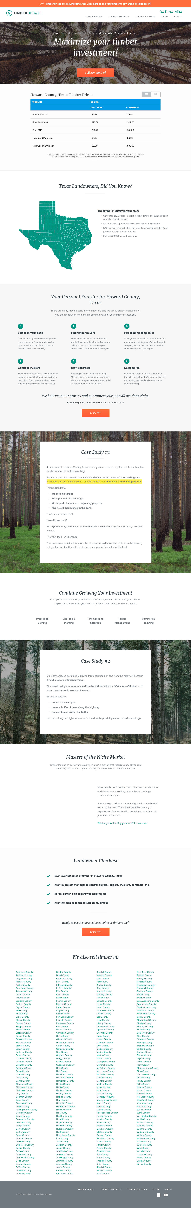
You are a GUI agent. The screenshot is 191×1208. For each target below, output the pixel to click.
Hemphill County (64, 1103)
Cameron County (24, 1068)
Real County (103, 1173)
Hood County (62, 1119)
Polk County (103, 1154)
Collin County (22, 1106)
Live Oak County (105, 1032)
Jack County (62, 1141)
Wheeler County (145, 1125)
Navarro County (104, 1116)
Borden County (23, 1023)
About (178, 16)
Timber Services (145, 16)
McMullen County (105, 1074)
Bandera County (24, 1001)
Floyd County (62, 1010)
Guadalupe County (65, 1065)
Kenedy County (104, 975)
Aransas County (23, 981)
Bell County (21, 1013)
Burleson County (24, 1052)
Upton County (144, 1090)
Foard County (62, 1013)
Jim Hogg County (64, 1157)
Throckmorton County (147, 1068)
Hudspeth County (64, 1129)
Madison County (105, 1049)
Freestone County (65, 1023)
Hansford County (64, 1077)
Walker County (144, 1106)
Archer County (23, 985)
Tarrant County (144, 1055)
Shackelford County (146, 1020)
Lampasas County (105, 1010)
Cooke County (23, 1125)
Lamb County (103, 1007)
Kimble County (104, 985)
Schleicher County (146, 1013)
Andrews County (24, 975)
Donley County (63, 972)
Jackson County (64, 1144)
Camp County (22, 1071)
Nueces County (104, 1125)
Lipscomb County (105, 1029)
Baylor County (23, 1007)
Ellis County (62, 991)
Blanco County (23, 1020)
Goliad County (63, 1045)
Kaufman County (64, 1173)
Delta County (22, 1160)
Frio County (62, 1026)
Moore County (104, 1103)
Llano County (103, 1036)
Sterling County (144, 1042)
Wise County (143, 1148)
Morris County (103, 1106)
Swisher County (144, 1052)
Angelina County (24, 978)
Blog (165, 16)
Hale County (62, 1068)
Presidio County (104, 1160)
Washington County (146, 1116)
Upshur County (144, 1087)
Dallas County (22, 1151)
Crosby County (23, 1141)
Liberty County (104, 1023)
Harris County (62, 1087)
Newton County (104, 1119)
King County (103, 988)
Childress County (24, 1090)
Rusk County (143, 994)
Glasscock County (65, 1042)
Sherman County (145, 1026)
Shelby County (144, 1023)
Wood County (143, 1151)
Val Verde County (145, 1096)
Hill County (61, 1112)
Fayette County (63, 1004)
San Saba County (145, 1010)
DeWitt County (23, 1167)
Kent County (103, 978)
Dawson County (23, 1154)
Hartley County (63, 1093)
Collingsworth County (26, 1109)
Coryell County (23, 1129)
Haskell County (63, 1096)
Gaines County (63, 1029)
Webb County (143, 1119)
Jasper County (63, 1148)
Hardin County (63, 1084)
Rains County (103, 1164)
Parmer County (104, 1148)
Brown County (23, 1049)
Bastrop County (23, 1004)
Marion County (104, 1052)
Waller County (144, 1109)
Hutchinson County (65, 1135)
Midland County (104, 1084)
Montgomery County (107, 1100)
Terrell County (144, 1061)
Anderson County (24, 972)
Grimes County (63, 1061)
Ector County (62, 981)
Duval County (62, 975)
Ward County (143, 1112)
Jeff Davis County (64, 1151)
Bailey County (23, 997)
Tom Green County (146, 1074)
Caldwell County (24, 1058)
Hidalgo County (63, 1109)
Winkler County (144, 1144)
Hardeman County (65, 1080)
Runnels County (145, 991)
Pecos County (103, 1151)
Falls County (62, 997)
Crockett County (24, 1138)
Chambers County (24, 1084)
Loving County (104, 1039)
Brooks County (23, 1045)
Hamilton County (64, 1074)
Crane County (22, 1135)
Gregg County (63, 1058)
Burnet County (23, 1055)
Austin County (23, 994)
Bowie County (23, 1029)
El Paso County (63, 988)
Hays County (62, 1100)
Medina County (104, 1077)
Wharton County (145, 1122)
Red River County (145, 972)
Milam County (103, 1087)
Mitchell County (104, 1093)
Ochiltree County (105, 1129)
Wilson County (144, 1141)
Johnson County (64, 1164)
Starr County (143, 1036)
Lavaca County (104, 1013)
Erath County (62, 994)
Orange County (104, 1135)
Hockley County (64, 1116)
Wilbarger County (145, 1132)
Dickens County (23, 1170)
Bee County (21, 1010)
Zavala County (144, 1164)
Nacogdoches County (107, 1112)
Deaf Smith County (25, 1157)
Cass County (22, 1077)
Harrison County (64, 1090)
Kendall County (104, 972)
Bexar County (22, 1017)
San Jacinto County (146, 1004)
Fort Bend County (65, 1017)
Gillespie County (64, 1039)
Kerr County (102, 981)
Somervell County (146, 1032)
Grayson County (64, 1055)
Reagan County (104, 1170)
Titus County (143, 1071)
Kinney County (104, 991)
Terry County (143, 1065)
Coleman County (24, 1103)
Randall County (104, 1167)
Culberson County (25, 1144)
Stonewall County (145, 1045)
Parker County (103, 1144)
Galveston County (65, 1032)
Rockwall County (145, 988)
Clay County (22, 1093)
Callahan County (24, 1065)
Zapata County (144, 1160)
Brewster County (24, 1039)
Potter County (103, 1157)
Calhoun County (24, 1061)
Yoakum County (144, 1154)
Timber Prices (93, 16)
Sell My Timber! (95, 72)
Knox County (103, 997)
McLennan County (106, 1071)
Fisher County (63, 1007)
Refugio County (144, 978)
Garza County (62, 1036)
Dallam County (23, 1148)
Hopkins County (64, 1122)
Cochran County (24, 1096)
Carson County (23, 1074)
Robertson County (146, 985)
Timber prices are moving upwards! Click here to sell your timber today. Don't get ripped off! (98, 3)
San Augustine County (148, 1001)
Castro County (23, 1080)
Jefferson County (64, 1154)
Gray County (62, 1052)
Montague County (105, 1096)
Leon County (103, 1020)
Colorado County (24, 1112)
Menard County (104, 1080)
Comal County (23, 1116)
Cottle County (23, 1132)
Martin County (103, 1055)
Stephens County (145, 1039)
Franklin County (64, 1020)
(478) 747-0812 (171, 11)
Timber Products (119, 16)
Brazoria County (23, 1032)
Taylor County (143, 1058)
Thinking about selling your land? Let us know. (123, 823)
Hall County (62, 1071)
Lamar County (103, 1004)
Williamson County (146, 1138)
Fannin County (63, 1001)
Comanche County (25, 1119)
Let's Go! (95, 413)
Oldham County (104, 1132)
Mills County (103, 1090)
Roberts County (144, 981)
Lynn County (103, 1045)
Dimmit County (23, 1173)
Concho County (23, 1122)
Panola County (104, 1141)
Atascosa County (24, 991)
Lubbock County (105, 1042)
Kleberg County (104, 994)
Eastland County (64, 978)
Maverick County (105, 1065)
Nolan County (103, 1122)
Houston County (64, 1125)
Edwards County (64, 985)
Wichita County (144, 1129)
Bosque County (23, 1026)
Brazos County (23, 1036)
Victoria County (144, 1103)
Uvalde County (144, 1093)
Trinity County (144, 1080)
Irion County (62, 1138)
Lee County (102, 1017)
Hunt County (62, 1132)
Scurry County (144, 1017)
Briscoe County (23, 1042)
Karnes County (63, 1170)
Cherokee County (24, 1087)
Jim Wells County (64, 1160)
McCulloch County (106, 1068)
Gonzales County (64, 1049)
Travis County (143, 1077)
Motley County (104, 1109)
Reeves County (144, 975)
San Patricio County (146, 1007)
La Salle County (104, 1001)
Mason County (104, 1058)
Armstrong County (25, 988)
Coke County (22, 1100)
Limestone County (106, 1026)
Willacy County (144, 1135)
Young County (144, 1157)
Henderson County (65, 1106)
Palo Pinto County (105, 1138)
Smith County (143, 1029)
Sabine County (144, 997)
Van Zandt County (146, 1100)
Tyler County (143, 1084)
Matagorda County (106, 1061)
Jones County (63, 1167)
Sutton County (144, 1049)
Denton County (23, 1164)
